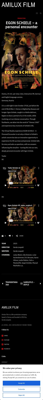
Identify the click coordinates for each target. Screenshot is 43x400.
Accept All (21, 383)
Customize (21, 389)
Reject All (22, 395)
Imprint (4, 362)
